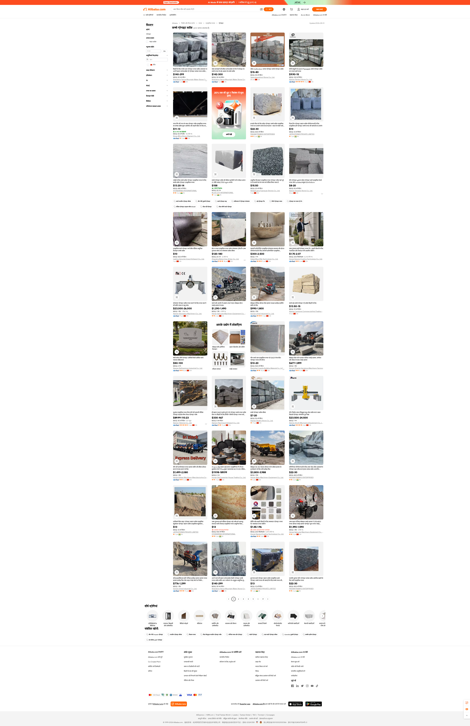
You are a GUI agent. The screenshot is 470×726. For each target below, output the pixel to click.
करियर (150, 671)
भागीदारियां (294, 676)
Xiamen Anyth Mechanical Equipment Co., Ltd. (306, 423)
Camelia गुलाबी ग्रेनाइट (291, 634)
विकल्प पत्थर (192, 634)
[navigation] (157, 311)
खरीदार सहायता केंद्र (261, 657)
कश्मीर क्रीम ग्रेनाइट (310, 634)
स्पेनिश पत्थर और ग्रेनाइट (235, 634)
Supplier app (245, 704)
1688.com (210, 715)
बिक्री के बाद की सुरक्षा (190, 671)
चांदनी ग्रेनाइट (253, 634)
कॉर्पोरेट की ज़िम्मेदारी (154, 666)
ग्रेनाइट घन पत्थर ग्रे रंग (295, 201)
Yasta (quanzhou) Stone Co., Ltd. (262, 77)
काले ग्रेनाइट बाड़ (222, 201)
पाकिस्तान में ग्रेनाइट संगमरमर (242, 201)
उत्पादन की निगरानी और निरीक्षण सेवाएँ (195, 676)
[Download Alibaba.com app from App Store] (295, 704)
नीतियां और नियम (189, 680)
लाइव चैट (258, 662)
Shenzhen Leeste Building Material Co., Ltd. (266, 368)
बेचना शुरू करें (295, 662)
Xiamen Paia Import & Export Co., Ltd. (226, 423)
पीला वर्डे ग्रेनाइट (207, 207)
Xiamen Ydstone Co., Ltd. (182, 423)
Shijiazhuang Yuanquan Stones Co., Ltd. (265, 191)
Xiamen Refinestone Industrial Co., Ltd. (187, 368)
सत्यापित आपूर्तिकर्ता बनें (298, 671)
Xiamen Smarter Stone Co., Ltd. (301, 191)
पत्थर (200, 23)
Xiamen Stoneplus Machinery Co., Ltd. (187, 314)
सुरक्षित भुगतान (188, 657)
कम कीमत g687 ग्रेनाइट (155, 640)
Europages (270, 715)
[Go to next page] (268, 599)
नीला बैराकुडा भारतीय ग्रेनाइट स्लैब (212, 634)
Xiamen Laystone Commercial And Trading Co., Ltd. (306, 311)
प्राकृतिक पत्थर (210, 23)
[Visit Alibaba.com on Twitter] (302, 685)
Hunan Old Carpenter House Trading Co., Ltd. (229, 477)
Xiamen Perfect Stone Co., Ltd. (300, 79)
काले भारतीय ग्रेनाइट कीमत (183, 201)
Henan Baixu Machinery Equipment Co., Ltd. (266, 477)
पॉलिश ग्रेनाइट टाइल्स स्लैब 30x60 (186, 207)
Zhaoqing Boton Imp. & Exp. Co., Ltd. (225, 259)
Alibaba (175, 23)
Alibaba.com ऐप (259, 704)
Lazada (235, 715)
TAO (254, 715)
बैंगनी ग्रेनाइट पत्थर (277, 201)
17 (263, 599)
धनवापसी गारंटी (188, 662)
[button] (261, 9)
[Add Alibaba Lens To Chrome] (179, 704)
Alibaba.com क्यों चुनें (155, 657)
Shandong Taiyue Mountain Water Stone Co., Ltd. (190, 79)
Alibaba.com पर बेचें (298, 657)
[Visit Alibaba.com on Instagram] (307, 685)
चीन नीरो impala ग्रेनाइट (156, 634)
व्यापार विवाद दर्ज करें (261, 666)
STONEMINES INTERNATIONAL (185, 191)
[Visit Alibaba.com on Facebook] (292, 685)
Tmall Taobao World (223, 715)
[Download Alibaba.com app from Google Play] (313, 704)
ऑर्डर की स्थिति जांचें (297, 666)
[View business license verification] (257, 722)
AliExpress (200, 715)
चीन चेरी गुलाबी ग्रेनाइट (204, 201)
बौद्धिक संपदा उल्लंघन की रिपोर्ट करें (265, 676)
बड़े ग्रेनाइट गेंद (261, 201)
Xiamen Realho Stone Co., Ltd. (261, 421)
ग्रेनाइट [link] (221, 23)
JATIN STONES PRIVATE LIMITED (301, 134)
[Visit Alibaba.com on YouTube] (312, 685)
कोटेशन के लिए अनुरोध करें (227, 662)
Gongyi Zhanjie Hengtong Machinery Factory (306, 368)
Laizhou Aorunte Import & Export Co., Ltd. (188, 259)
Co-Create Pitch (154, 662)
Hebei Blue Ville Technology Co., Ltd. (264, 259)
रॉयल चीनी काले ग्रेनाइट (225, 207)
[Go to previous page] (228, 599)
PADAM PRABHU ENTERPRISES (262, 134)
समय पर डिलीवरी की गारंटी (192, 666)
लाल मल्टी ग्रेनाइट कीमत (270, 634)
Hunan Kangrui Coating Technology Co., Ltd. (305, 259)
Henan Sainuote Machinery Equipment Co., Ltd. (229, 314)
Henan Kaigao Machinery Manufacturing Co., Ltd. (190, 477)
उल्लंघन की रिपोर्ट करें (261, 680)
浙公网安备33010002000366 (275, 722)
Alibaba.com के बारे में (155, 652)
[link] (467, 703)
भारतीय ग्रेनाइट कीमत (176, 634)
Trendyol (261, 715)
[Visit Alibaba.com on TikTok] (317, 685)
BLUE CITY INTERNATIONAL (222, 193)
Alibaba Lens (158, 704)
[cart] (292, 10)
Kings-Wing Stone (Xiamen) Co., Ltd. (186, 136)
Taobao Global (245, 715)
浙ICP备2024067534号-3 (297, 722)
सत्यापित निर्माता (224, 657)
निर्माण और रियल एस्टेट (188, 23)
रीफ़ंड (257, 671)
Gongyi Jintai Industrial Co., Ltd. (262, 314)
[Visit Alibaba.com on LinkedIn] (297, 685)
